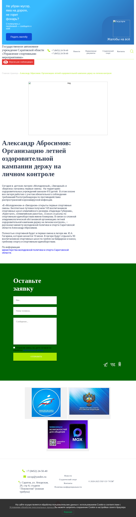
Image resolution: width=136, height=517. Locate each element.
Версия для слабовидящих (20, 62)
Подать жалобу (18, 36)
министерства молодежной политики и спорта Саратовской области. (35, 251)
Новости (76, 51)
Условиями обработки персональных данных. (32, 507)
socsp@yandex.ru (36, 476)
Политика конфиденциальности (68, 487)
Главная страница (10, 73)
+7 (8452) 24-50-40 (60, 50)
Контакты (121, 51)
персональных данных (33, 350)
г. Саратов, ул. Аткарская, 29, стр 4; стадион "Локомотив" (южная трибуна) (34, 487)
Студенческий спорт (108, 52)
